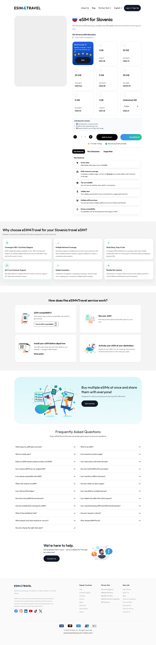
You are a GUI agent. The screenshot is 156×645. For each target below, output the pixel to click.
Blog (94, 8)
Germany (82, 605)
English (117, 8)
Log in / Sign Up (132, 8)
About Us (85, 8)
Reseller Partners (107, 596)
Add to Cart (107, 137)
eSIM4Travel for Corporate (110, 599)
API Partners (105, 602)
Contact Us (51, 558)
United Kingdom (84, 592)
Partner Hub (104, 8)
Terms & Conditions (129, 599)
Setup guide (127, 605)
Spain (81, 602)
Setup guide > (39, 354)
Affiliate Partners (107, 592)
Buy (134, 137)
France (81, 599)
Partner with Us (128, 608)
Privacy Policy (127, 602)
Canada (82, 596)
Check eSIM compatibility (44, 324)
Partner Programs (107, 589)
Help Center (127, 589)
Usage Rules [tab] (107, 151)
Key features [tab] (78, 151)
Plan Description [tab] (93, 151)
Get (83, 60)
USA (80, 589)
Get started (89, 403)
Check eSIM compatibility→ (84, 37)
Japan (81, 612)
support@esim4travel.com (72, 633)
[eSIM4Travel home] (27, 8)
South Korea (83, 608)
